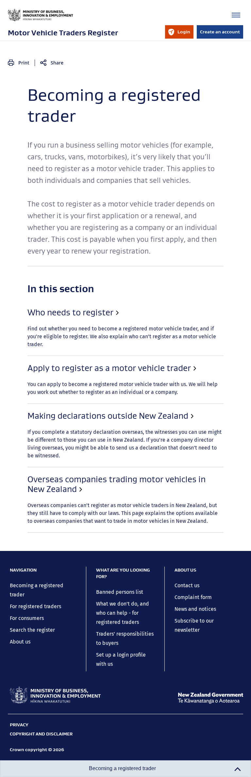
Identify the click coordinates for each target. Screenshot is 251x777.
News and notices (195, 609)
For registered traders (35, 606)
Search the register (32, 630)
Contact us (187, 585)
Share (57, 63)
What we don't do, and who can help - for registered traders (122, 613)
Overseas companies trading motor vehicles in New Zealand (116, 484)
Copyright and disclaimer (41, 734)
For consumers (27, 618)
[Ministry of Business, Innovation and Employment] (55, 695)
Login (179, 34)
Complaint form (193, 597)
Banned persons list (119, 592)
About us (20, 642)
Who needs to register (70, 312)
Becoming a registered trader (122, 768)
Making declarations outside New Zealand (107, 416)
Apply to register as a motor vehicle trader (109, 368)
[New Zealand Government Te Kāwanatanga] (210, 698)
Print (23, 63)
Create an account (220, 32)
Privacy (19, 725)
